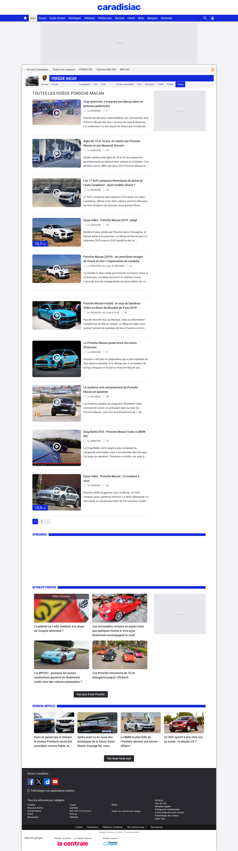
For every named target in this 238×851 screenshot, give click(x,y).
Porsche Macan (63, 78)
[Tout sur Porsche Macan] (32, 85)
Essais (42, 18)
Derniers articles (43, 706)
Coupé (73, 805)
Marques (152, 18)
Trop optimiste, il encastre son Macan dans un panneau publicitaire (113, 104)
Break (30, 814)
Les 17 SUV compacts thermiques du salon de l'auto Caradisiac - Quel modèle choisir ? (113, 183)
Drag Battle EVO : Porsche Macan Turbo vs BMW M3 (114, 434)
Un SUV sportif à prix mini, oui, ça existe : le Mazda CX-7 (183, 739)
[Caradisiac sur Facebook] (31, 782)
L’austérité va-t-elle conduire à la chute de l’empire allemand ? (59, 628)
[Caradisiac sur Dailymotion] (47, 782)
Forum (131, 18)
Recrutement (157, 827)
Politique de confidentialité (167, 809)
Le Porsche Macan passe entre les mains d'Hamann (110, 345)
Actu (33, 18)
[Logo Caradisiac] (119, 13)
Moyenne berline (35, 808)
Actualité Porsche (44, 587)
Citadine (31, 805)
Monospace (33, 817)
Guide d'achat (57, 18)
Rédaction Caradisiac (113, 827)
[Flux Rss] (213, 69)
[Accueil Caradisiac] (25, 18)
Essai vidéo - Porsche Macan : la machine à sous (111, 478)
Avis (96, 84)
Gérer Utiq (159, 818)
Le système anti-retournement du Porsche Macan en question (110, 389)
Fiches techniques (125, 84)
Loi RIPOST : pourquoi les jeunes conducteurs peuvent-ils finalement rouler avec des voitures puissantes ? (58, 677)
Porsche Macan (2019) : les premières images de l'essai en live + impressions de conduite (113, 259)
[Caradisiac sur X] (39, 782)
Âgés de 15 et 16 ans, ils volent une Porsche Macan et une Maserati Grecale (111, 143)
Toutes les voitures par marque (126, 811)
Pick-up (73, 814)
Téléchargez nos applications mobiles (52, 790)
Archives (159, 800)
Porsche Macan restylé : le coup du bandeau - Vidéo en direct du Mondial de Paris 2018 (112, 305)
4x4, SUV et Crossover (80, 811)
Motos (114, 805)
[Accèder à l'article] (61, 608)
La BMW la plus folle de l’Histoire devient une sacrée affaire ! (139, 741)
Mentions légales (163, 806)
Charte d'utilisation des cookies (169, 812)
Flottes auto (105, 18)
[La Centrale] (73, 846)
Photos (170, 84)
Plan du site (160, 803)
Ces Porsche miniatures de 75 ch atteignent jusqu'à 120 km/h (113, 675)
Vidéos (180, 84)
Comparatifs (84, 84)
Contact (79, 827)
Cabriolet (74, 808)
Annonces (166, 18)
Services (119, 18)
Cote (139, 84)
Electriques (74, 18)
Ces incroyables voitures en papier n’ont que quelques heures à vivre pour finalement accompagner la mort (118, 631)
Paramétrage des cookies (167, 815)
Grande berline (34, 811)
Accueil (44, 84)
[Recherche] (205, 18)
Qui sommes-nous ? (136, 827)
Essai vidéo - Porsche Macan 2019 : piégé (110, 220)
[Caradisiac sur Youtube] (55, 782)
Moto (141, 18)
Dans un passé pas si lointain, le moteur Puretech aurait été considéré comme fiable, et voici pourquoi (53, 741)
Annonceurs (92, 827)
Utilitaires (89, 18)
